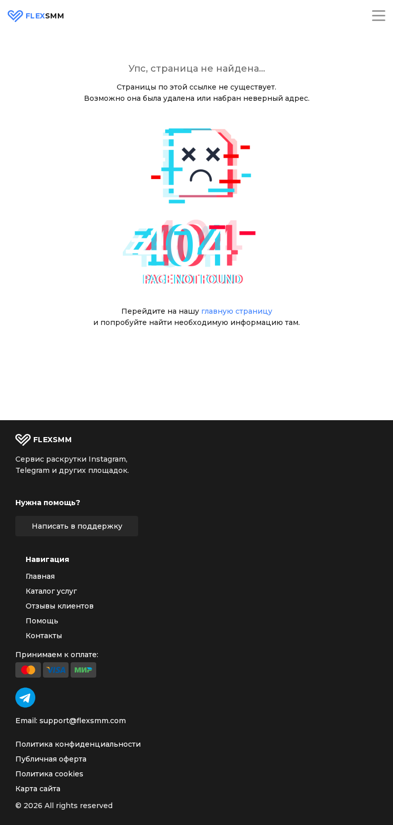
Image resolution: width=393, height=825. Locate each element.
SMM (45, 16)
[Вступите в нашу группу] (25, 697)
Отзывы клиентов (60, 606)
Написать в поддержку (77, 526)
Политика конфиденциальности (78, 744)
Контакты (44, 635)
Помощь (42, 620)
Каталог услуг (51, 591)
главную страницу (236, 311)
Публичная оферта (50, 759)
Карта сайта (37, 788)
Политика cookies (49, 773)
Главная (40, 576)
